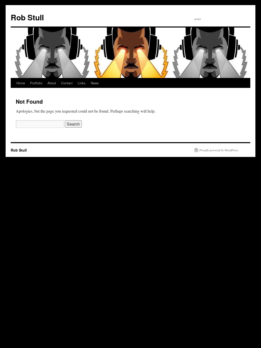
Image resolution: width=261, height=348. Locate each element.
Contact (67, 83)
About (51, 83)
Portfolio (36, 83)
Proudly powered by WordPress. (219, 150)
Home (20, 83)
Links (82, 83)
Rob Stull (27, 17)
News (95, 83)
